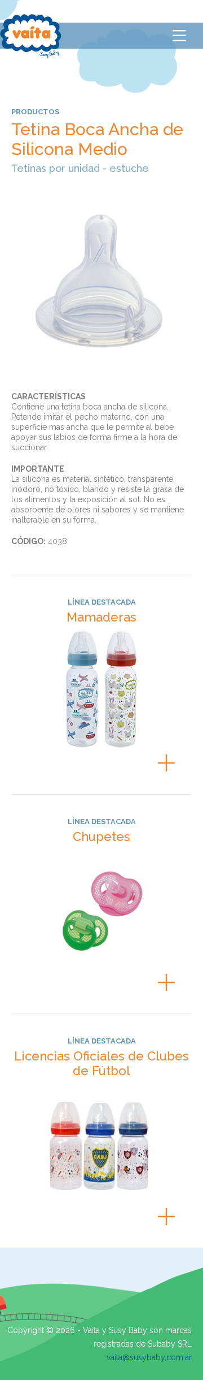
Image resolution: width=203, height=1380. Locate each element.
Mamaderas (101, 617)
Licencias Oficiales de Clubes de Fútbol (101, 1063)
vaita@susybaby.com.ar (149, 1357)
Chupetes (101, 836)
